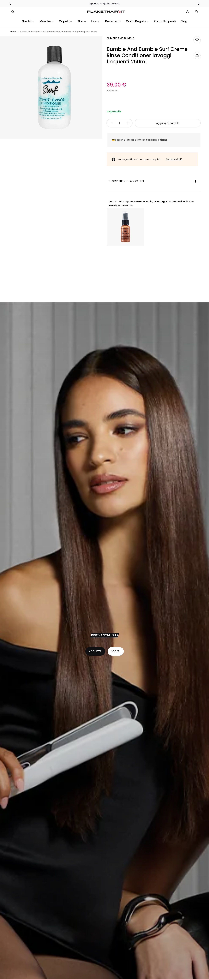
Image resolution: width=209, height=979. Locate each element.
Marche (45, 21)
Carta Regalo (136, 21)
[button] (13, 11)
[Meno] (111, 123)
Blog (184, 21)
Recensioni (113, 21)
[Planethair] (107, 11)
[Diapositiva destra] (198, 4)
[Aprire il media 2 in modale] (51, 87)
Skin (80, 21)
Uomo (95, 21)
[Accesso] (187, 11)
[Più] (128, 123)
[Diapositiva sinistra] (10, 4)
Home (13, 31)
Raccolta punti (165, 21)
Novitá (26, 21)
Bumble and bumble (120, 38)
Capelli (64, 21)
